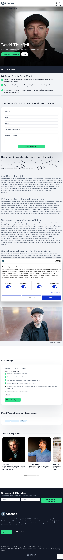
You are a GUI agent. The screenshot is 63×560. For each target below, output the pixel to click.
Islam (7, 420)
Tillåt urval (32, 298)
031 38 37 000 (20, 532)
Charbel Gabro (33, 464)
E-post (7, 117)
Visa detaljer (54, 292)
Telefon (7, 123)
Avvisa (11, 298)
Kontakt (7, 532)
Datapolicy (56, 549)
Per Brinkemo (7, 464)
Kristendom (14, 420)
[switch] (23, 286)
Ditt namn (8, 111)
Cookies (3, 551)
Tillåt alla (51, 298)
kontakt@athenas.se (29, 549)
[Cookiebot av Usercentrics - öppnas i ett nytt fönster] (54, 261)
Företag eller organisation (12, 129)
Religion (23, 420)
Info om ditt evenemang (12, 135)
